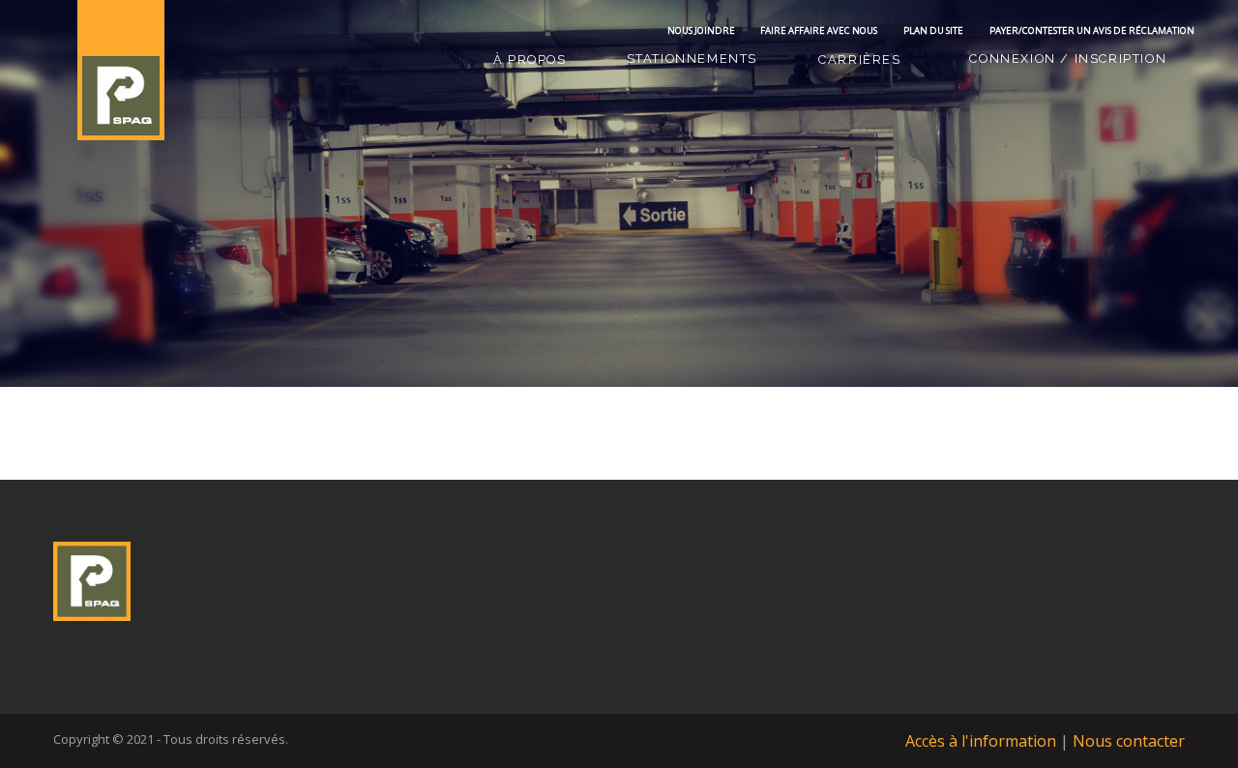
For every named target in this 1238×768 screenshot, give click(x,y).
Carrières (859, 59)
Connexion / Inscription (1067, 58)
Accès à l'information (980, 741)
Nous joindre (701, 30)
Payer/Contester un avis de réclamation (1091, 30)
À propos (530, 59)
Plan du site (933, 30)
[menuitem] (529, 60)
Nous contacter (1129, 741)
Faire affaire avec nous (818, 30)
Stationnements (692, 58)
